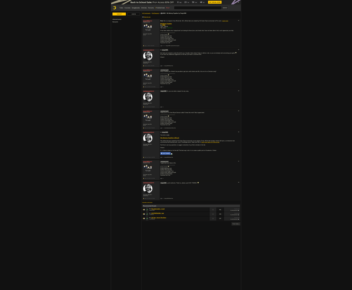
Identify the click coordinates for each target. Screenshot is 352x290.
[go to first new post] (150, 209)
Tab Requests (155, 13)
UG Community (146, 13)
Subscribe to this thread (147, 202)
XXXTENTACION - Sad (157, 213)
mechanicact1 (147, 50)
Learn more (225, 21)
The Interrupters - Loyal (158, 209)
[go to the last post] (239, 210)
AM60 (163, 25)
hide (208, 210)
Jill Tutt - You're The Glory (158, 217)
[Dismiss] (238, 2)
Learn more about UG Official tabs (210, 142)
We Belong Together (166, 23)
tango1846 (146, 21)
